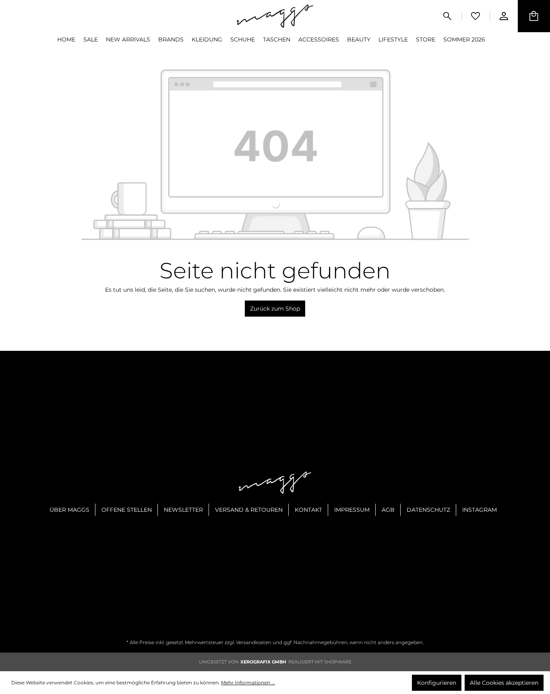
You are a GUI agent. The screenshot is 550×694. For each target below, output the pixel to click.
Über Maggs (69, 509)
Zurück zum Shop (275, 308)
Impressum (352, 509)
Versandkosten (253, 642)
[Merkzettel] (475, 16)
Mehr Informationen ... (248, 683)
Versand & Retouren (249, 509)
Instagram (479, 509)
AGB (388, 509)
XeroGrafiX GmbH (263, 662)
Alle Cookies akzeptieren (504, 682)
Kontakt (308, 509)
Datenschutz (428, 509)
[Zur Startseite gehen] (275, 15)
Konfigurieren (436, 682)
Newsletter (183, 509)
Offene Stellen (126, 509)
